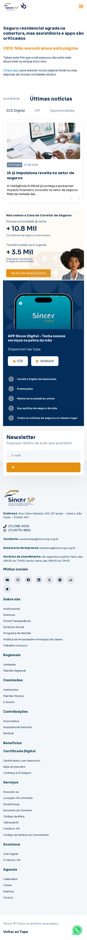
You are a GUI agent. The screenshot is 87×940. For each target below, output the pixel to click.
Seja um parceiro (14, 766)
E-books (9, 702)
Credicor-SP (11, 828)
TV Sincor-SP (12, 860)
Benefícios (12, 743)
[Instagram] (18, 580)
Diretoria (9, 615)
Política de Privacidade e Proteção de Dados (33, 639)
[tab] (15, 110)
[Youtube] (7, 580)
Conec (7, 885)
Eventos (8, 891)
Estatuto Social (13, 627)
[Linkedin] (39, 580)
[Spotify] (60, 580)
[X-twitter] (49, 580)
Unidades (9, 664)
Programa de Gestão (17, 633)
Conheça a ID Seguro (17, 773)
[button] (81, 6)
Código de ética (13, 816)
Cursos (8, 897)
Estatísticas (11, 804)
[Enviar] (43, 467)
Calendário (10, 879)
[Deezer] (70, 580)
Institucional (11, 609)
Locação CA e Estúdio (18, 798)
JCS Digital (10, 854)
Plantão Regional (14, 670)
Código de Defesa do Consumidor (26, 835)
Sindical (8, 733)
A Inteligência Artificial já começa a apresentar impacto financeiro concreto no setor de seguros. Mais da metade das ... (42, 190)
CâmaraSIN (10, 822)
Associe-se (11, 792)
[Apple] (7, 589)
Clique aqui (11, 70)
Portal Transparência (17, 621)
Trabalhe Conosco (15, 645)
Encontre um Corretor (17, 810)
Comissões (10, 689)
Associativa (11, 721)
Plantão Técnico (13, 696)
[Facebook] (28, 580)
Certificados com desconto (21, 760)
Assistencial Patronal (17, 727)
